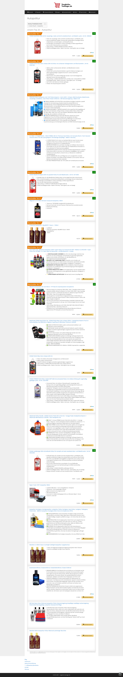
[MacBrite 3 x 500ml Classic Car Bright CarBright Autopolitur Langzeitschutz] (38, 555)
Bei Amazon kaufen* (88, 55)
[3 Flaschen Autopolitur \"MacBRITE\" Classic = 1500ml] (38, 235)
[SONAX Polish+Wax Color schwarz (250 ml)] (33, 366)
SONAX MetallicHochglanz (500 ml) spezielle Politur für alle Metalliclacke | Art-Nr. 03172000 (54, 174)
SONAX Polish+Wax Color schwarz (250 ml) (41, 356)
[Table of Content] (45, 24)
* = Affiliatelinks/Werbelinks (32, 665)
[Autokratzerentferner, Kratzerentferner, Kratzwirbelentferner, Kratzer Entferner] (38, 578)
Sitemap (27, 669)
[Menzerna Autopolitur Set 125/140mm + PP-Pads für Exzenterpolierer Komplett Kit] (38, 297)
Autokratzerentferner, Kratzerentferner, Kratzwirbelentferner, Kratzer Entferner (50, 567)
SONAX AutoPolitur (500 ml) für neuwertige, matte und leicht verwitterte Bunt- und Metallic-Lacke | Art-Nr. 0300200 (60, 36)
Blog (26, 659)
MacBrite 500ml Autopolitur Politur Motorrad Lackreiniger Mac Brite (48, 630)
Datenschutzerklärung (30, 663)
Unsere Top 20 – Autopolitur (36, 26)
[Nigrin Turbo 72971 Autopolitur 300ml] (38, 495)
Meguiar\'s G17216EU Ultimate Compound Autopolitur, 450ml (46, 200)
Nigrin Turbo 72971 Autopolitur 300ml (40, 485)
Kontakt (27, 667)
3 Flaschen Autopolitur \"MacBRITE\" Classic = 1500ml (44, 225)
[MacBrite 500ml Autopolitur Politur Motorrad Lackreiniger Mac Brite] (35, 641)
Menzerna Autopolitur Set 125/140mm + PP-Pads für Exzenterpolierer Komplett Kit (52, 286)
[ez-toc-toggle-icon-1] (44, 24)
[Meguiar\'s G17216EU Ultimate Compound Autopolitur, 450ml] (38, 211)
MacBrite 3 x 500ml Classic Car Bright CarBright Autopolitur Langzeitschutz (50, 545)
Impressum (27, 661)
